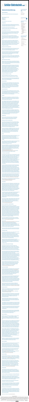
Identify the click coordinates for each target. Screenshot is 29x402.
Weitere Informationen (22, 400)
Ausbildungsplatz (22, 26)
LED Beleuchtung (22, 43)
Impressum (22, 25)
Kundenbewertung (22, 14)
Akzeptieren (26, 400)
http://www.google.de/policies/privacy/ (7, 202)
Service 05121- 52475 (23, 24)
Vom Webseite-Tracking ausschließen (15, 285)
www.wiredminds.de (16, 269)
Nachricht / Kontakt (22, 13)
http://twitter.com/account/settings (9, 352)
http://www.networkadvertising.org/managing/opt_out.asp (10, 221)
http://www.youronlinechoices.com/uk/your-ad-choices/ (9, 150)
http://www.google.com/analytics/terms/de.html (8, 179)
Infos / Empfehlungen (23, 27)
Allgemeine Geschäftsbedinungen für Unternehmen (24, 32)
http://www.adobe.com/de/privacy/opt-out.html (8, 265)
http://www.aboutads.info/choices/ (7, 149)
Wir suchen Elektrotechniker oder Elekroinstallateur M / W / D (24, 40)
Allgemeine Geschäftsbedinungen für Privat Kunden (24, 30)
